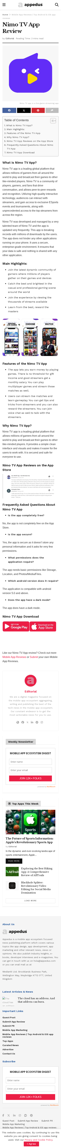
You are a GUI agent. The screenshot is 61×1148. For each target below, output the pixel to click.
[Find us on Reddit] (25, 1116)
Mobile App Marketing (14, 1030)
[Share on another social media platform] (52, 110)
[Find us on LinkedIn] (14, 1116)
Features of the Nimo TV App (23, 133)
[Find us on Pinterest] (31, 1116)
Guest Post (8, 1017)
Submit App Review (13, 1021)
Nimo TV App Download (20, 152)
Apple (11, 831)
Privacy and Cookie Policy (38, 1139)
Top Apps (7, 1041)
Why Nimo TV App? (18, 137)
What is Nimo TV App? (19, 125)
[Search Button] (57, 5)
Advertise (8, 1049)
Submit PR (8, 1026)
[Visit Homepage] (30, 5)
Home (5, 15)
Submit (34, 657)
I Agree (31, 1144)
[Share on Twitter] (24, 110)
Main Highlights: (16, 129)
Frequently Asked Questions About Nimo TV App (30, 147)
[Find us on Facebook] (3, 1116)
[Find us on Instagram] (20, 1116)
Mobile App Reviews (14, 657)
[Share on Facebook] (9, 110)
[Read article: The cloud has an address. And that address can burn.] (8, 1001)
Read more (15, 860)
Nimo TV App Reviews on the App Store (30, 141)
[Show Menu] (4, 5)
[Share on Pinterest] (38, 110)
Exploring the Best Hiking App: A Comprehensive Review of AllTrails (36, 872)
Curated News (10, 1045)
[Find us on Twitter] (8, 1116)
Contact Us (8, 1053)
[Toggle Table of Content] (51, 120)
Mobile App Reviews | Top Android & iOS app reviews (27, 1035)
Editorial (10, 38)
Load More (30, 901)
